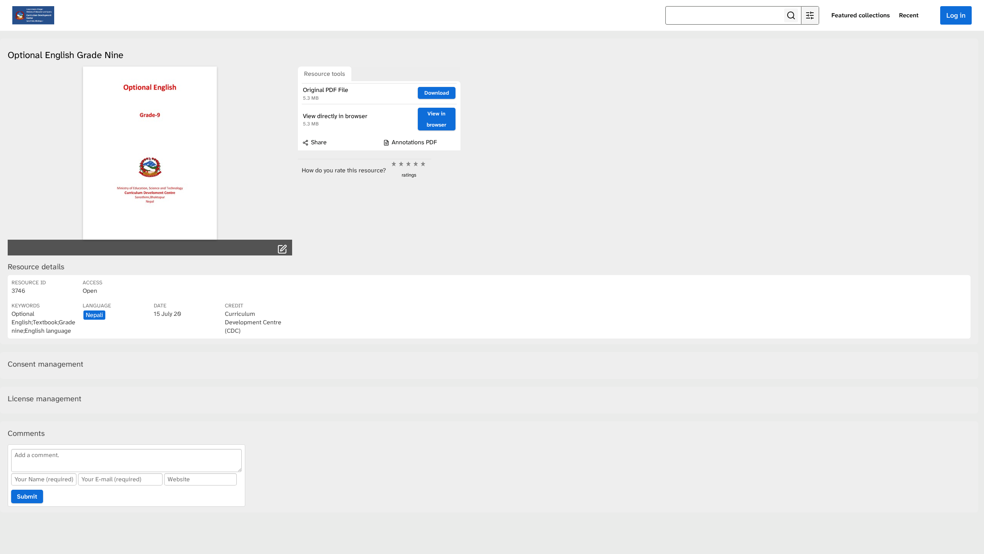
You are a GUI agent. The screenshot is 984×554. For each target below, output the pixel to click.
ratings (409, 175)
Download (436, 92)
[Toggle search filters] (810, 15)
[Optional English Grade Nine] (150, 153)
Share (318, 142)
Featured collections (860, 15)
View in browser (436, 119)
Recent (909, 15)
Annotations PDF (413, 142)
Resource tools (324, 74)
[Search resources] (791, 15)
